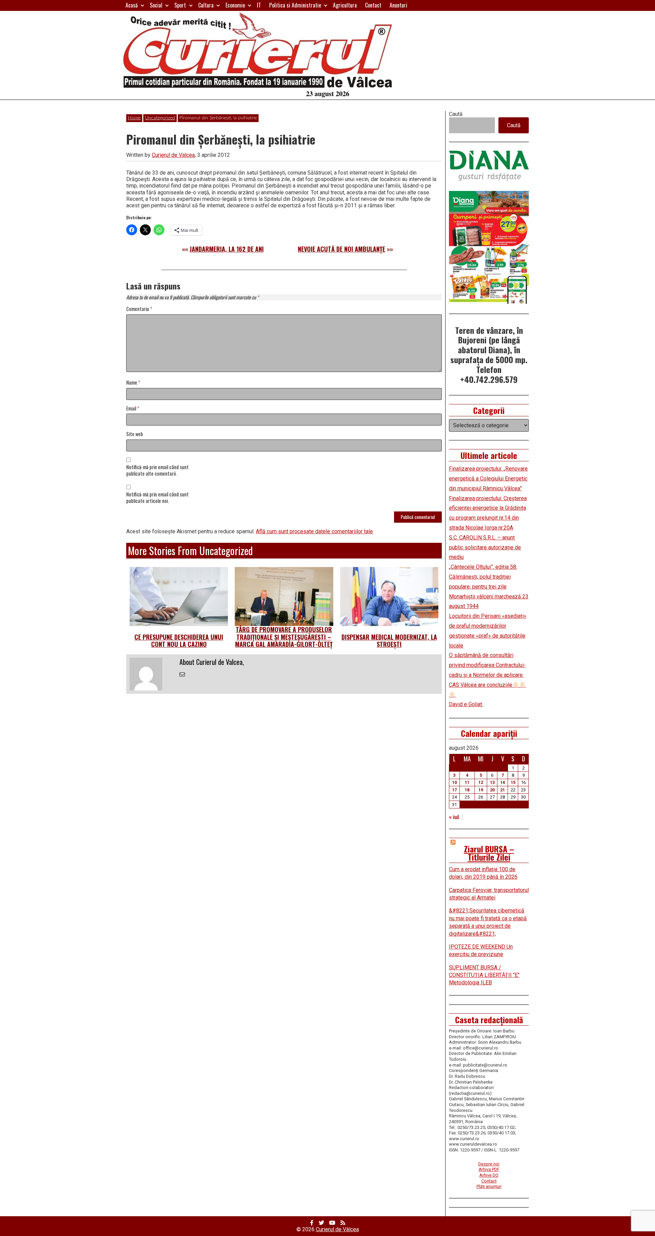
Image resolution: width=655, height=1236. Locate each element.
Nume (133, 382)
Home (134, 118)
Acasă (132, 5)
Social (156, 5)
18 (467, 789)
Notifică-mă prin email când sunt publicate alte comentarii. (157, 470)
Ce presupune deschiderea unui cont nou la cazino (178, 640)
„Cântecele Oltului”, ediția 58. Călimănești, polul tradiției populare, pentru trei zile (483, 577)
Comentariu (139, 309)
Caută (456, 114)
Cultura (206, 5)
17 (454, 789)
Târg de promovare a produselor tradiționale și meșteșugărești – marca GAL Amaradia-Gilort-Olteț (284, 637)
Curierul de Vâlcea (337, 1229)
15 (513, 782)
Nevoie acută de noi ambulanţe (341, 248)
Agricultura (345, 5)
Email (132, 408)
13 (492, 782)
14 (502, 782)
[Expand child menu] (142, 5)
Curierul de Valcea (173, 155)
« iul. (454, 817)
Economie (235, 5)
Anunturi (398, 5)
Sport (180, 5)
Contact (373, 5)
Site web (134, 434)
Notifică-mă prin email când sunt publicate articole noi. (157, 497)
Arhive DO (488, 1175)
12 (480, 782)
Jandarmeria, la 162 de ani (227, 248)
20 (492, 789)
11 (467, 782)
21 (502, 789)
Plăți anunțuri (489, 1186)
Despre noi (488, 1163)
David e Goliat (466, 704)
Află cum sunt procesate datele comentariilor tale (314, 531)
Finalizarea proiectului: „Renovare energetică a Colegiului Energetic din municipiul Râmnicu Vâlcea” (488, 478)
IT (259, 5)
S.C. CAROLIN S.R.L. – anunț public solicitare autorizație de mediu (485, 547)
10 (454, 782)
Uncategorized (160, 118)
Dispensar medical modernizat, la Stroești (389, 640)
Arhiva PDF (489, 1169)
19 (480, 789)
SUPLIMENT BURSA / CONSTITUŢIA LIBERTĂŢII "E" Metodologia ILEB (484, 975)
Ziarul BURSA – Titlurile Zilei (489, 853)
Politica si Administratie (295, 5)
